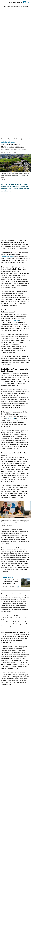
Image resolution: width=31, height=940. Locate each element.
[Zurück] (2, 6)
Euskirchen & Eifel (18, 139)
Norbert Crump (10, 418)
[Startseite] (15, 2)
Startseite (3, 139)
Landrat (3, 383)
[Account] (28, 2)
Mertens (16, 320)
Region (10, 139)
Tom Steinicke (6, 149)
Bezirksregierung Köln (7, 256)
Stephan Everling (10, 586)
